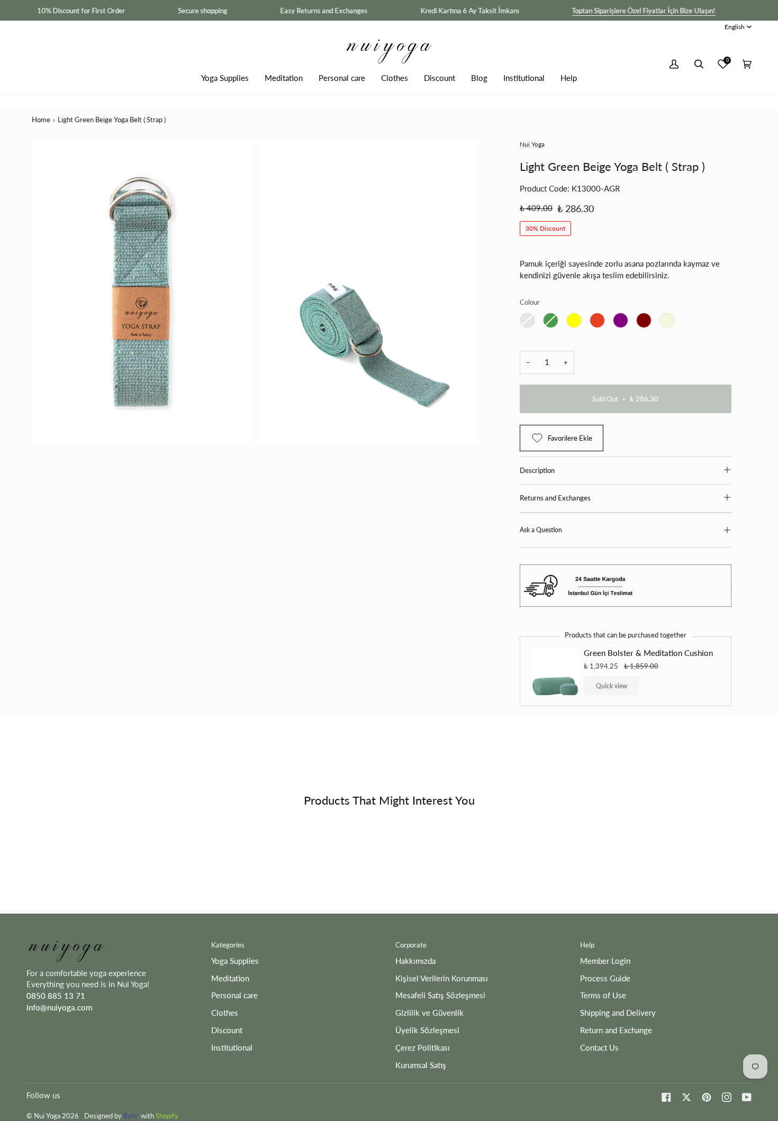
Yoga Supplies (235, 960)
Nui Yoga (532, 144)
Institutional (231, 1047)
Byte (130, 1115)
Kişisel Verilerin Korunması (441, 978)
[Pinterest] (706, 1097)
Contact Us (599, 1047)
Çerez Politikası (422, 1047)
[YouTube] (747, 1097)
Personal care (234, 995)
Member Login (605, 960)
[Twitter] (686, 1097)
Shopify (167, 1115)
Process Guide (605, 978)
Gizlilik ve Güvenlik (429, 1012)
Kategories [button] (228, 945)
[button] (225, 78)
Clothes (224, 1012)
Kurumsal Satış (420, 1065)
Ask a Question (541, 530)
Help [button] (587, 945)
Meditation (230, 978)
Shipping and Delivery (618, 1012)
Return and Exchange (616, 1030)
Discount (226, 1030)
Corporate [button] (411, 945)
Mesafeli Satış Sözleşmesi (440, 995)
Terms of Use (603, 995)
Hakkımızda (415, 960)
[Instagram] (726, 1097)
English (735, 26)
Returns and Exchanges (555, 498)
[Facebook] (666, 1097)
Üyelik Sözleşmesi (427, 1030)
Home (41, 119)
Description (537, 470)
